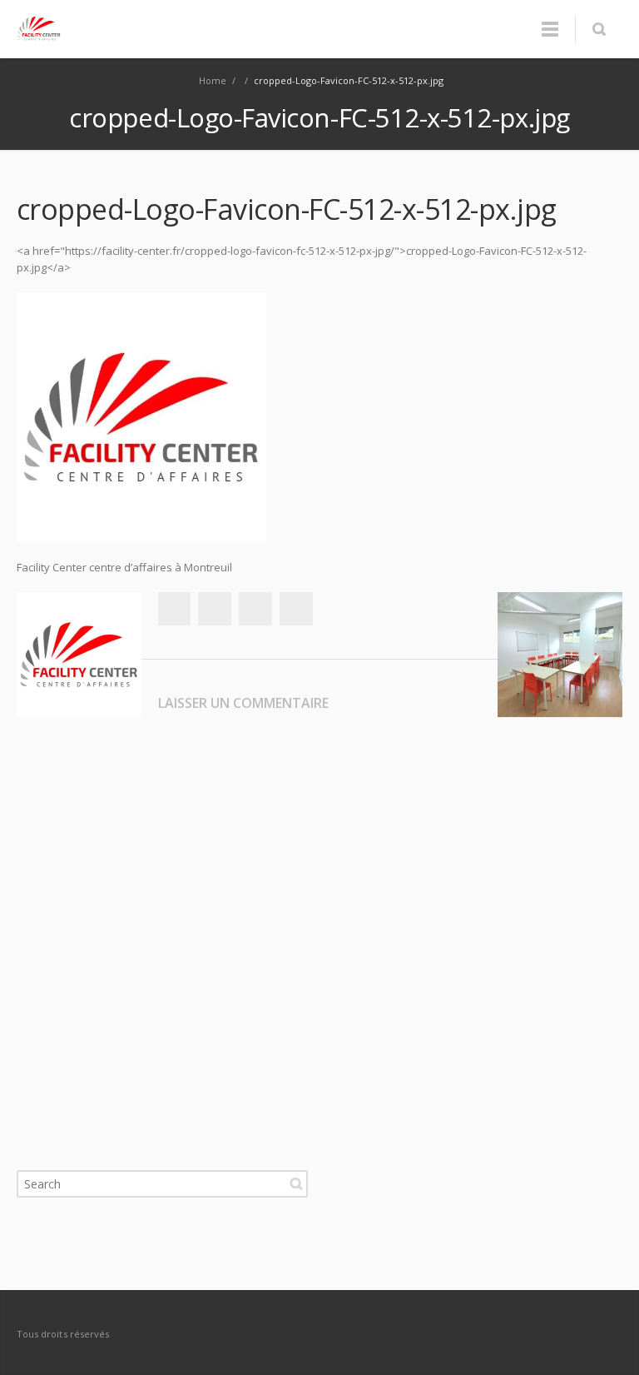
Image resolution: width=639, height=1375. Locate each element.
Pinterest (296, 608)
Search (296, 1183)
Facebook (174, 608)
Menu (550, 29)
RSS (605, 1333)
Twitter (214, 608)
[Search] (598, 29)
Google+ (255, 608)
